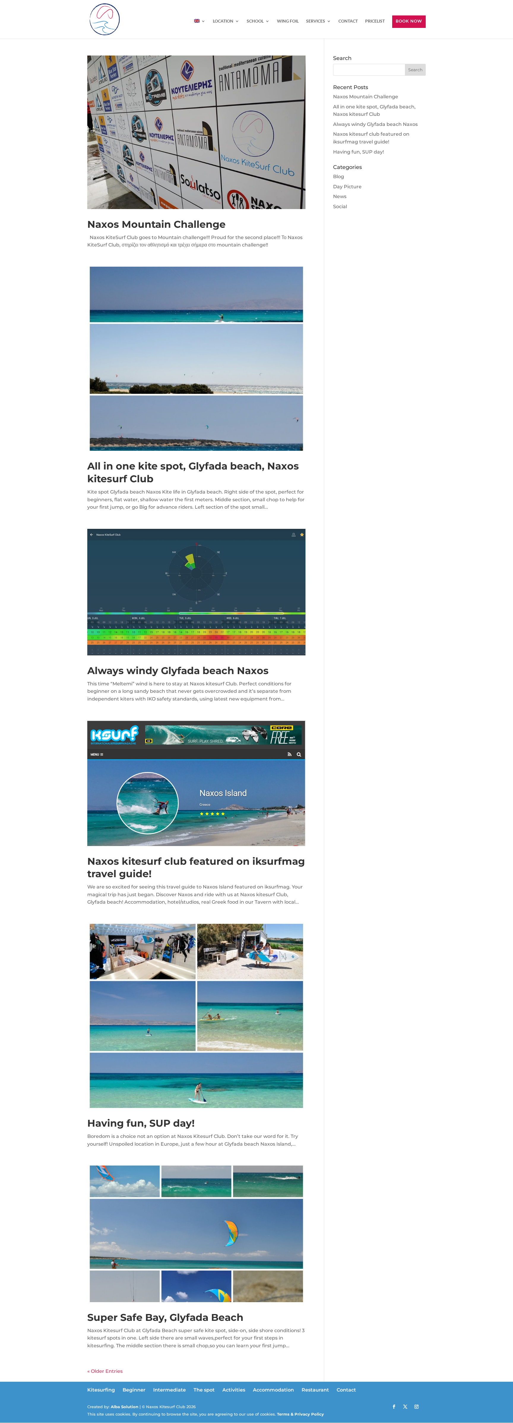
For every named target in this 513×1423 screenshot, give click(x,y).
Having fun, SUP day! (141, 1123)
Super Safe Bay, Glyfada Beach (165, 1317)
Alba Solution (124, 1406)
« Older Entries (105, 1371)
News (339, 196)
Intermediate (169, 1390)
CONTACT (348, 21)
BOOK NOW (409, 21)
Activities (233, 1390)
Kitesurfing (101, 1390)
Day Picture (347, 186)
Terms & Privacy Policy (300, 1414)
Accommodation (273, 1390)
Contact (346, 1390)
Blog (338, 176)
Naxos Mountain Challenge (156, 224)
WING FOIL (288, 21)
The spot (204, 1390)
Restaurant (315, 1390)
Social (340, 206)
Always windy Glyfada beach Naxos (178, 670)
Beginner (134, 1390)
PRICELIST (375, 21)
